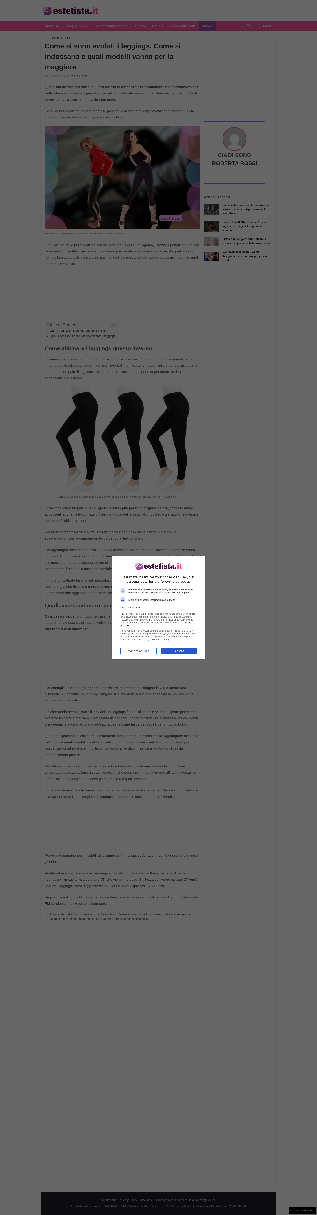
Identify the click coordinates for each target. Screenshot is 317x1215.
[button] (158, 607)
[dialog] (158, 607)
